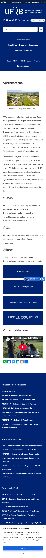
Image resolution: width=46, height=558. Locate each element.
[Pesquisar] (41, 29)
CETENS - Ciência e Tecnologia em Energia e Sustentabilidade (18, 516)
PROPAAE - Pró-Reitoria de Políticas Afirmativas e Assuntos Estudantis (21, 426)
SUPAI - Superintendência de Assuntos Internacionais (22, 445)
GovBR (4, 2)
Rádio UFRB (25, 20)
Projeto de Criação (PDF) (23, 287)
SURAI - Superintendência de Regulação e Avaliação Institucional (21, 475)
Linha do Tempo (23, 271)
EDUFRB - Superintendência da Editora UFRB (19, 450)
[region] (23, 541)
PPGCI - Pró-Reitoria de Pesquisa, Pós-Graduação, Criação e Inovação (21, 414)
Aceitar (23, 548)
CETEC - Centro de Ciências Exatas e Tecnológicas (20, 511)
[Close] (43, 527)
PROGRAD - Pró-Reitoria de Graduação (17, 408)
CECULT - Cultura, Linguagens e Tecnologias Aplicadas (22, 523)
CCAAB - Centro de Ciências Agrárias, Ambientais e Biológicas (21, 500)
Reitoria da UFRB (8, 391)
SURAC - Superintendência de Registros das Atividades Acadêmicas (22, 467)
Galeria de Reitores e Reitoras (23, 302)
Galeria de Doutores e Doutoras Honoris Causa (23, 317)
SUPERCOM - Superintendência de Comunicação (20, 454)
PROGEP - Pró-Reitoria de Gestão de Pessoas (19, 404)
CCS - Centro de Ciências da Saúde (15, 507)
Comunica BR (16, 2)
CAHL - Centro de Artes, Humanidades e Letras (19, 495)
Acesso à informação (32, 2)
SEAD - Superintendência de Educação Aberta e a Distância (20, 460)
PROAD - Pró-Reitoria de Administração (17, 395)
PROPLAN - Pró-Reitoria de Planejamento (17, 420)
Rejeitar (23, 554)
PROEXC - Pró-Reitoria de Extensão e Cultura (19, 400)
